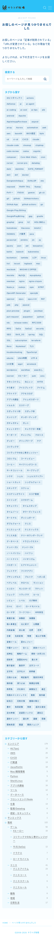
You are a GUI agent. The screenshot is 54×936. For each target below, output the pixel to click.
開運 (21, 725)
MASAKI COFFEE (28, 269)
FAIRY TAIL (24, 187)
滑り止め (21, 683)
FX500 (21, 193)
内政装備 (11, 630)
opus (21, 299)
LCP (35, 258)
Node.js (10, 287)
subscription (21, 340)
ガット (26, 423)
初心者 (22, 630)
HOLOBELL (39, 222)
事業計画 (11, 618)
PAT (43, 299)
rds (8, 323)
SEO (9, 335)
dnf (16, 175)
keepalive (38, 246)
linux (43, 258)
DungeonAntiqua (15, 181)
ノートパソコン (14, 553)
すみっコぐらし (14, 382)
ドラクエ (30, 853)
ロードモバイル (33, 607)
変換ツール (12, 642)
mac (38, 264)
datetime (19, 169)
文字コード (34, 666)
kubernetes (33, 252)
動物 (29, 893)
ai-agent (30, 104)
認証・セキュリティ (29, 813)
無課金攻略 (34, 683)
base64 (18, 134)
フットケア (12, 571)
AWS (29, 753)
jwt (27, 246)
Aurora (19, 128)
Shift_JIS (19, 335)
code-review (13, 151)
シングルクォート (33, 482)
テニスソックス (32, 530)
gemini (31, 193)
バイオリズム (29, 559)
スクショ (25, 488)
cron (43, 157)
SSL (9, 340)
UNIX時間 (22, 358)
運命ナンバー (13, 719)
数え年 (35, 660)
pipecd (26, 305)
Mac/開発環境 (29, 771)
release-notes (21, 323)
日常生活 (29, 902)
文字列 (10, 672)
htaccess (25, 228)
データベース (12, 541)
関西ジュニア (33, 725)
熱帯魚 (10, 689)
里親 (43, 719)
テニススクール (30, 881)
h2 (28, 222)
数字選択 (11, 666)
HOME (5, 923)
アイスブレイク (26, 388)
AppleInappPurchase (17, 122)
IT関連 (29, 762)
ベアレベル (12, 583)
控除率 (10, 660)
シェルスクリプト (35, 476)
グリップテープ (26, 441)
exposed (11, 187)
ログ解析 (33, 601)
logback (28, 264)
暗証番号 (25, 677)
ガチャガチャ (13, 423)
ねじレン (29, 382)
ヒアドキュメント (29, 565)
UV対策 (10, 364)
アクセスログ (27, 394)
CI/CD (25, 139)
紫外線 (42, 695)
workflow (25, 370)
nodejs (22, 287)
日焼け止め (12, 677)
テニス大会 (12, 536)
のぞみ (40, 382)
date (9, 169)
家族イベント (39, 648)
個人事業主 (12, 624)
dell (8, 175)
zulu (42, 376)
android (10, 116)
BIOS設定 (31, 134)
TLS (32, 346)
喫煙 (29, 636)
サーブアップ (33, 471)
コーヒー (11, 465)
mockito (10, 275)
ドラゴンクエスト (31, 541)
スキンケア (12, 488)
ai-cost (23, 110)
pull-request (13, 317)
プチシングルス (14, 577)
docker (25, 175)
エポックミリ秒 (14, 411)
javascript (11, 240)
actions (30, 98)
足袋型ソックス (26, 713)
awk (44, 128)
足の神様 (11, 713)
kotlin (9, 252)
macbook (11, 269)
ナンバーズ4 (27, 547)
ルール (36, 595)
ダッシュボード (28, 518)
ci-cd (15, 139)
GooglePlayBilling (15, 216)
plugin (27, 311)
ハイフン (29, 553)
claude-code (13, 145)
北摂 (31, 630)
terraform (36, 340)
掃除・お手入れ (38, 654)
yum (34, 376)
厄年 (40, 630)
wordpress (12, 370)
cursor (10, 163)
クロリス (39, 435)
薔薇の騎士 (34, 701)
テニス (28, 524)
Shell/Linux (29, 781)
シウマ (10, 476)
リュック (11, 595)
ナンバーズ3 (12, 547)
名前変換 (19, 636)
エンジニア (12, 417)
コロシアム (11, 459)
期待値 (10, 683)
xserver (10, 376)
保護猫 (32, 618)
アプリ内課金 (13, 400)
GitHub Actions (31, 199)
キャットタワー (14, 429)
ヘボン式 (41, 577)
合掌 (9, 636)
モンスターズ (25, 589)
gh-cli (42, 193)
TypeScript (32, 352)
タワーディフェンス (31, 512)
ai (21, 104)
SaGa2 (28, 329)
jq (40, 240)
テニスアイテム (30, 869)
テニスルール (30, 887)
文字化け (21, 672)
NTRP (41, 287)
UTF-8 (34, 358)
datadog (36, 163)
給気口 (10, 701)
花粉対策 (21, 701)
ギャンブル (26, 435)
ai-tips (34, 110)
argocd (35, 122)
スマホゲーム (27, 500)
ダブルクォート (14, 524)
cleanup (27, 145)
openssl (10, 299)
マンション (38, 583)
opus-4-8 (32, 299)
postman (38, 311)
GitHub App (12, 204)
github (17, 199)
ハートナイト (13, 559)
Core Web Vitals (29, 157)
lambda (24, 258)
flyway (38, 187)
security (40, 329)
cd (8, 139)
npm (32, 287)
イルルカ (11, 405)
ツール (29, 790)
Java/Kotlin (29, 767)
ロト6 (9, 607)
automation (32, 128)
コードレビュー (28, 459)
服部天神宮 (38, 677)
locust (17, 264)
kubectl (20, 252)
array (9, 128)
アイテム (41, 388)
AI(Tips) (29, 748)
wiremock (31, 364)
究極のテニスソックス (17, 695)
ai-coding (11, 110)
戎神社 (10, 654)
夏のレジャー (27, 642)
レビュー (11, 601)
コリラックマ (13, 447)
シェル (20, 476)
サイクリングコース (28, 465)
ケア (39, 441)
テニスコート (30, 875)
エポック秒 (30, 411)
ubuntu (10, 358)
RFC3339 (36, 323)
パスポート (12, 565)
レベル (22, 601)
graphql (10, 222)
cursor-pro (22, 163)
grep (21, 222)
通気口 (40, 713)
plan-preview (13, 311)
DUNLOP (32, 181)
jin (33, 240)
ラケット (39, 589)
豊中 (9, 707)
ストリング (12, 500)
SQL (41, 335)
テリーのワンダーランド (32, 536)
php (17, 305)
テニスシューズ (13, 530)
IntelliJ (37, 228)
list (8, 264)
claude (36, 139)
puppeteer (28, 317)
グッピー (11, 441)
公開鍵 (36, 624)
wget (20, 364)
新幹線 (32, 672)
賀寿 (29, 707)
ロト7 (19, 607)
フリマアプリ (27, 571)
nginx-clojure (35, 281)
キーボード (12, 435)
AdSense (11, 104)
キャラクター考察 (33, 429)
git (8, 199)
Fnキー (10, 193)
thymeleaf (21, 346)
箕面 (33, 695)
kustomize (12, 258)
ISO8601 (11, 234)
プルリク (29, 577)
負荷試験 (19, 707)
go (42, 204)
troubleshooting (14, 352)
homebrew (12, 228)
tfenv (9, 346)
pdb (8, 305)
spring (31, 335)
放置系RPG (22, 660)
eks (42, 181)
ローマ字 (11, 612)
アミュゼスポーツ (31, 400)
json (19, 246)
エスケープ (24, 405)
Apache (22, 116)
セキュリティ (12, 506)
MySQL (22, 275)
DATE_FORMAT (35, 169)
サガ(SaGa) (30, 846)
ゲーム (29, 827)
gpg (31, 216)
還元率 (26, 719)
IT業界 (22, 234)
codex (26, 151)
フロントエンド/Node (29, 799)
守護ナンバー (13, 648)
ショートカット (14, 482)
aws (9, 134)
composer (11, 157)
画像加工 (33, 689)
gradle (40, 216)
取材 (28, 822)
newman (11, 281)
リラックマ (24, 595)
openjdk (34, 293)
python (40, 317)
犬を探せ (21, 689)
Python (29, 776)
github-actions (29, 204)
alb (43, 110)
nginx (22, 281)
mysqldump (35, 275)
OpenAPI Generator (16, 293)
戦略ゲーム (22, 654)
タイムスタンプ (30, 506)
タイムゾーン (12, 512)
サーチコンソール (15, 471)
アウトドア (12, 394)
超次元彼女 (41, 707)
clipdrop (40, 145)
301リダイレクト (14, 98)
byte (42, 134)
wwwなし (38, 370)
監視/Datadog (29, 808)
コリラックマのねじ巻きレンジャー (22, 453)
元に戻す (25, 624)
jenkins (24, 240)
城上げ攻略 (41, 636)
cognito (36, 151)
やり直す (11, 388)
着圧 (43, 689)
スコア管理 (34, 494)
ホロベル (25, 583)
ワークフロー (25, 612)
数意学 (22, 666)
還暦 (35, 719)
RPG (9, 329)
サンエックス (28, 818)
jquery (10, 246)
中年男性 (39, 612)
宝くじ (26, 648)
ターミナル (12, 518)
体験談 (22, 618)
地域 (29, 898)
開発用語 (11, 725)
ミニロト (11, 589)
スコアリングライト (16, 494)
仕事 (29, 804)
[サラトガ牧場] (13, 7)
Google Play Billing (16, 210)
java (32, 234)
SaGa (18, 329)
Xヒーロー (23, 376)
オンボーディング (29, 417)
